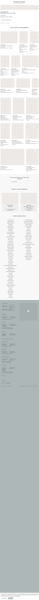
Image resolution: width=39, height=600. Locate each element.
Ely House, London (5, 303)
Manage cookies (4, 598)
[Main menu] (36, 3)
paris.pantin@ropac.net (13, 325)
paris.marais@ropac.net (13, 317)
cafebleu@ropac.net (12, 334)
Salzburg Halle (4, 349)
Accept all (10, 598)
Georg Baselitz (4, 11)
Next (36, 189)
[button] (28, 311)
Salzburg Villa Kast (5, 341)
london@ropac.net (12, 307)
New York (3, 375)
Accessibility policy (8, 386)
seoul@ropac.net (12, 368)
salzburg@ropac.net (12, 352)
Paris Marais (4, 314)
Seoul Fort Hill (4, 365)
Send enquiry (27, 181)
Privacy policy (3, 386)
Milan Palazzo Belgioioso (5, 356)
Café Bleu (3, 331)
